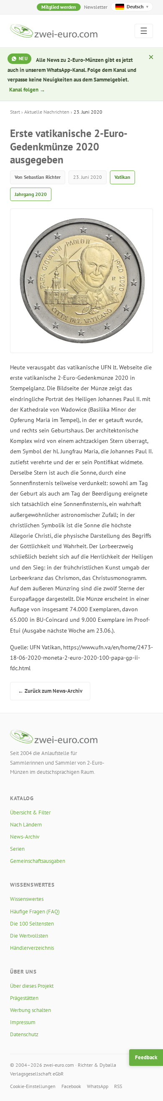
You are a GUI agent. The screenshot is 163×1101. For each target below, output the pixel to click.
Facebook (71, 1086)
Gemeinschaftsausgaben (37, 861)
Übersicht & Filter (30, 812)
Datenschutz (24, 1034)
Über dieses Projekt (31, 985)
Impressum (23, 1022)
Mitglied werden (58, 7)
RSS (118, 1086)
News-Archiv (24, 836)
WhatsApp (97, 1086)
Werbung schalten (30, 1010)
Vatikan (122, 177)
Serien (17, 848)
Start (15, 112)
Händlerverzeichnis (32, 947)
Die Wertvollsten (29, 935)
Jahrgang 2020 (31, 194)
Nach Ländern (26, 824)
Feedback (146, 1057)
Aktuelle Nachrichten (46, 112)
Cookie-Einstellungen (33, 1086)
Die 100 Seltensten (32, 923)
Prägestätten (24, 998)
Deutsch (137, 6)
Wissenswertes (26, 899)
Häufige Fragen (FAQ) (35, 911)
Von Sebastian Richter (38, 177)
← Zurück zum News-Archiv (50, 690)
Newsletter (95, 7)
